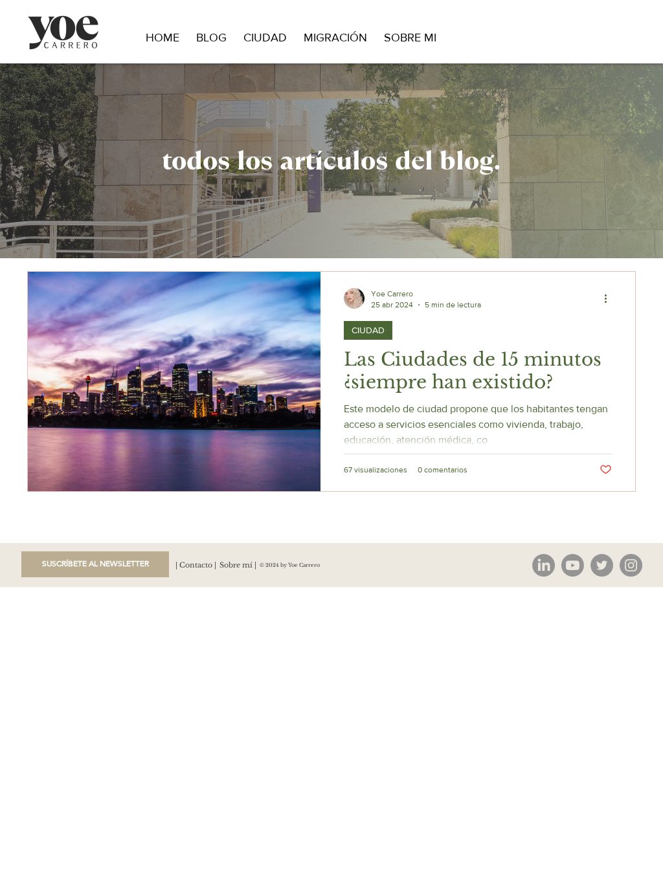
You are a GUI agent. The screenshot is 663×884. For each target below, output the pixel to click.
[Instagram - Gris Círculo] (631, 565)
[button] (95, 564)
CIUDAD (368, 330)
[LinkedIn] (543, 565)
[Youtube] (572, 565)
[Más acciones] (610, 298)
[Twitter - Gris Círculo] (601, 565)
